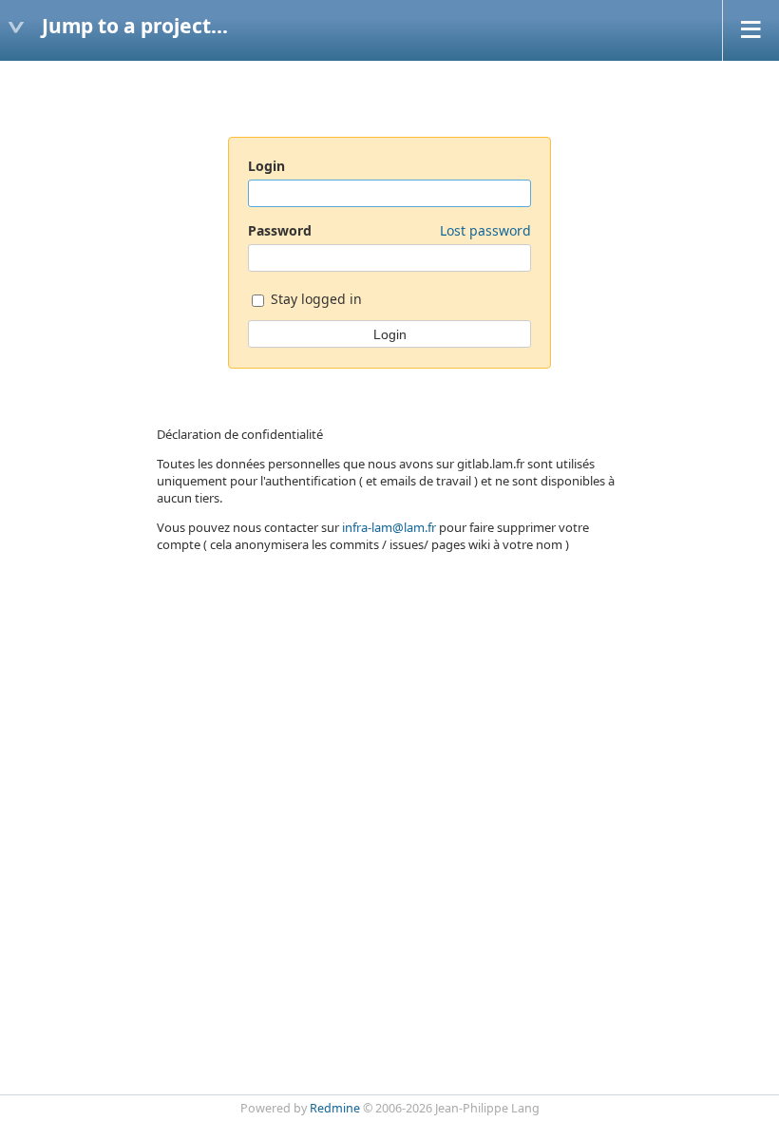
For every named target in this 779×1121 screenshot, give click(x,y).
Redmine (335, 1108)
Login (266, 166)
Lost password (485, 230)
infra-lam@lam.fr (389, 527)
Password (389, 230)
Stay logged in (314, 299)
